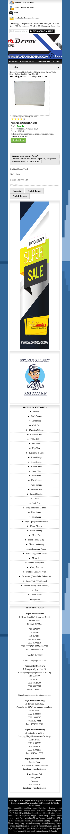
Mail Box (36, 503)
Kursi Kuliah (36, 466)
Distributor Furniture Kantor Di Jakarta (41, 831)
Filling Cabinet (36, 439)
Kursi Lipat (36, 471)
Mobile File (24, 826)
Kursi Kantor (36, 462)
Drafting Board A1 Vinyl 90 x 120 (29, 76)
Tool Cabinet (36, 595)
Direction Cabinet (36, 430)
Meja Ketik (36, 517)
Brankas (36, 411)
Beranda (13, 61)
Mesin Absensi (36, 526)
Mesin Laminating (36, 544)
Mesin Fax (36, 535)
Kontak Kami (18, 140)
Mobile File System (36, 562)
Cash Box (36, 425)
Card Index (36, 421)
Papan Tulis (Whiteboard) (36, 581)
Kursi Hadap (36, 457)
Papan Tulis (30, 828)
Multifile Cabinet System (36, 572)
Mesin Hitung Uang (36, 540)
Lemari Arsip (36, 489)
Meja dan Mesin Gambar (23, 72)
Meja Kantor (36, 512)
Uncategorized (34, 599)
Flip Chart (36, 448)
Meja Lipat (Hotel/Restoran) (36, 521)
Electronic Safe (36, 434)
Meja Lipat (19, 821)
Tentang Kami (43, 61)
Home (12, 72)
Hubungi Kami (27, 61)
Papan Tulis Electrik (16, 828)
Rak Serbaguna (55, 828)
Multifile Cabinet (52, 826)
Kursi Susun (36, 480)
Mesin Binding (36, 530)
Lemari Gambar (36, 494)
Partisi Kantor (42, 828)
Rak (36, 590)
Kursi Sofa (36, 476)
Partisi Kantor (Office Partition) (36, 585)
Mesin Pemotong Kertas (36, 549)
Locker (36, 498)
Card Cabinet (36, 416)
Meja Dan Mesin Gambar (35, 818)
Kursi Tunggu (36, 485)
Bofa (16, 184)
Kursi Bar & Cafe (36, 453)
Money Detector (36, 567)
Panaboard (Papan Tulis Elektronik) (36, 576)
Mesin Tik (36, 558)
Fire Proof (36, 444)
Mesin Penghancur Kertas (36, 553)
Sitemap (56, 61)
